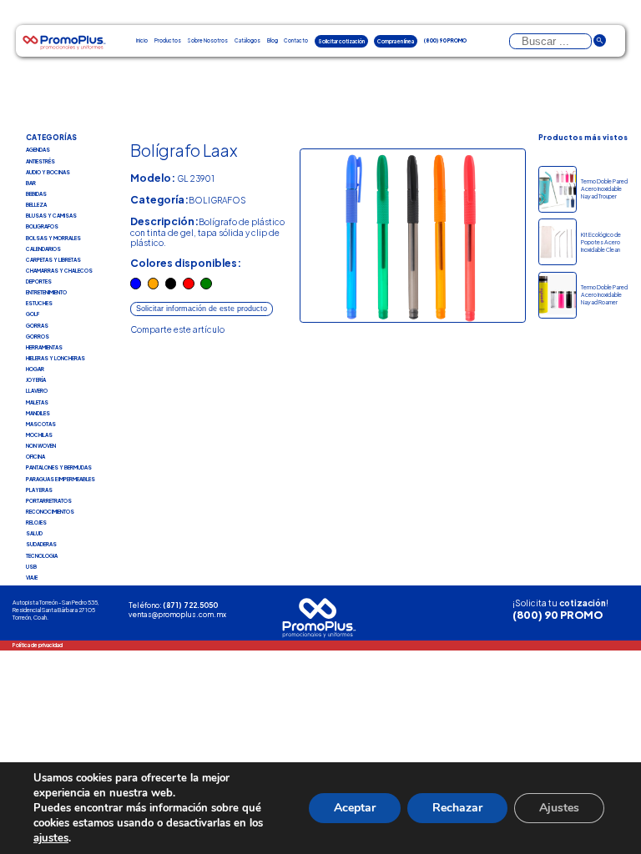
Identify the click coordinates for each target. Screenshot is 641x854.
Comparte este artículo (177, 329)
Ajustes (559, 808)
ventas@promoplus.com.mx (177, 614)
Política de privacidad (38, 645)
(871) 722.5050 (190, 605)
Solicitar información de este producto (201, 308)
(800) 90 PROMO (557, 614)
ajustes (50, 838)
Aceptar (355, 808)
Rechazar (457, 808)
